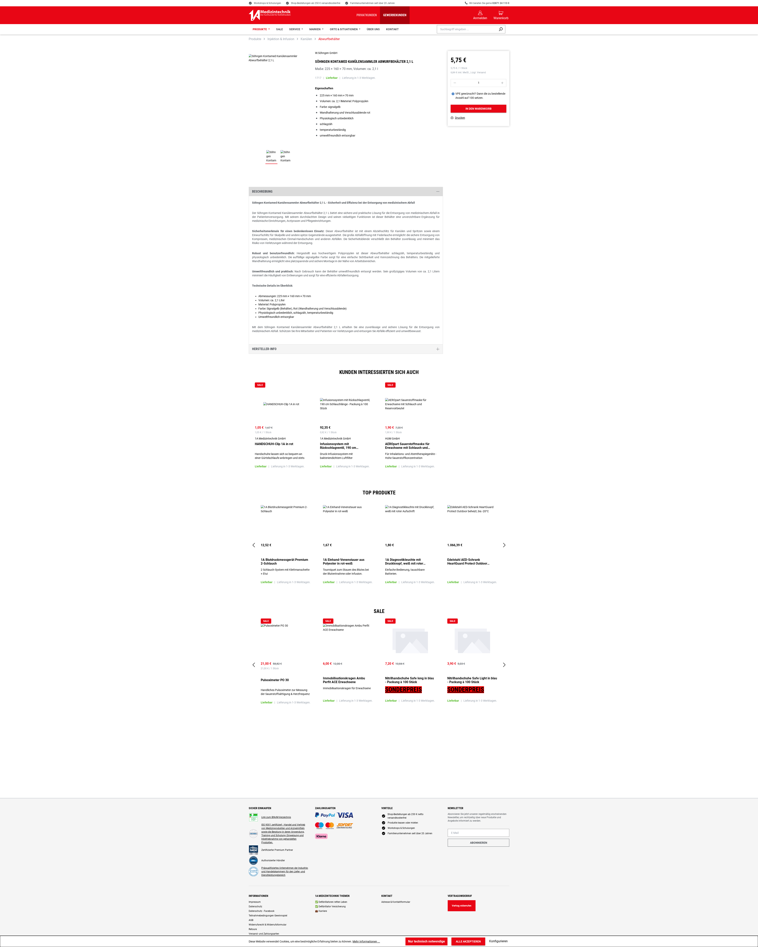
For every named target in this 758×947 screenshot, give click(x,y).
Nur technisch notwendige (426, 941)
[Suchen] (500, 29)
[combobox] (466, 29)
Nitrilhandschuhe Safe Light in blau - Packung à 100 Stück (472, 680)
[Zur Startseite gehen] (270, 15)
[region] (379, 431)
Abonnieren (478, 842)
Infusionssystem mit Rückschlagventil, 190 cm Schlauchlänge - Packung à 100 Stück (342, 446)
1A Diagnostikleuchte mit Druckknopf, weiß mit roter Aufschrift (404, 561)
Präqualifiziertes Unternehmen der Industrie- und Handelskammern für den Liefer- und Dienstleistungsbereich (284, 871)
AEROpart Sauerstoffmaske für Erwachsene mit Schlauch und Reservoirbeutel (407, 446)
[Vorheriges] (254, 545)
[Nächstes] (504, 545)
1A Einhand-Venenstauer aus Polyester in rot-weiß (343, 561)
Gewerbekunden (394, 15)
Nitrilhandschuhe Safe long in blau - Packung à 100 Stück (409, 680)
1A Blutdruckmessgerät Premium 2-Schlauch (284, 561)
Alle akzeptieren (468, 941)
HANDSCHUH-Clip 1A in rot (274, 444)
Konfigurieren (498, 941)
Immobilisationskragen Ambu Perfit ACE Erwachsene (344, 680)
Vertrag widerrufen (461, 905)
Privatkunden (366, 15)
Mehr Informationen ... (366, 941)
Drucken (460, 118)
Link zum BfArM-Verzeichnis (276, 817)
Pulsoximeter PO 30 (275, 680)
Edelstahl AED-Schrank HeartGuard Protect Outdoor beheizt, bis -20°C (467, 561)
